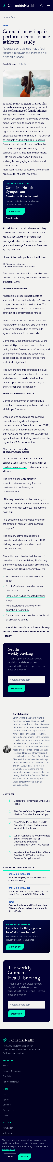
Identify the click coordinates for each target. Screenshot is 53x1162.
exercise (19, 295)
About (5, 1115)
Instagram (7, 1133)
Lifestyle (17, 627)
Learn (5, 1094)
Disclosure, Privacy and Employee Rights (32, 802)
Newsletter (8, 1128)
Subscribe (16, 688)
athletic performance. (15, 409)
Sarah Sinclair (9, 64)
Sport (27, 627)
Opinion (6, 1099)
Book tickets (12, 218)
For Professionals (11, 1082)
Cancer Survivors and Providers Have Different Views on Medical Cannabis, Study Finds (27, 908)
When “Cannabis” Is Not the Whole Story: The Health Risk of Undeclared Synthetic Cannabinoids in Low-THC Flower (32, 840)
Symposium (8, 1110)
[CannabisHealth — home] (19, 5)
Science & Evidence (12, 1071)
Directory (7, 1105)
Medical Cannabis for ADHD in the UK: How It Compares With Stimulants (28, 893)
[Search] (41, 5)
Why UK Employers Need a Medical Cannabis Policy (27, 879)
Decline (9, 1156)
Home (5, 17)
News (5, 1065)
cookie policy (8, 1149)
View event (15, 211)
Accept (24, 1156)
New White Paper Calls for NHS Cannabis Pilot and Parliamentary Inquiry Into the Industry (31, 825)
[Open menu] (48, 5)
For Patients (8, 1076)
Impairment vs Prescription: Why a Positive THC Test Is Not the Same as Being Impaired (32, 855)
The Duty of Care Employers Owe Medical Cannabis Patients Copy (32, 813)
